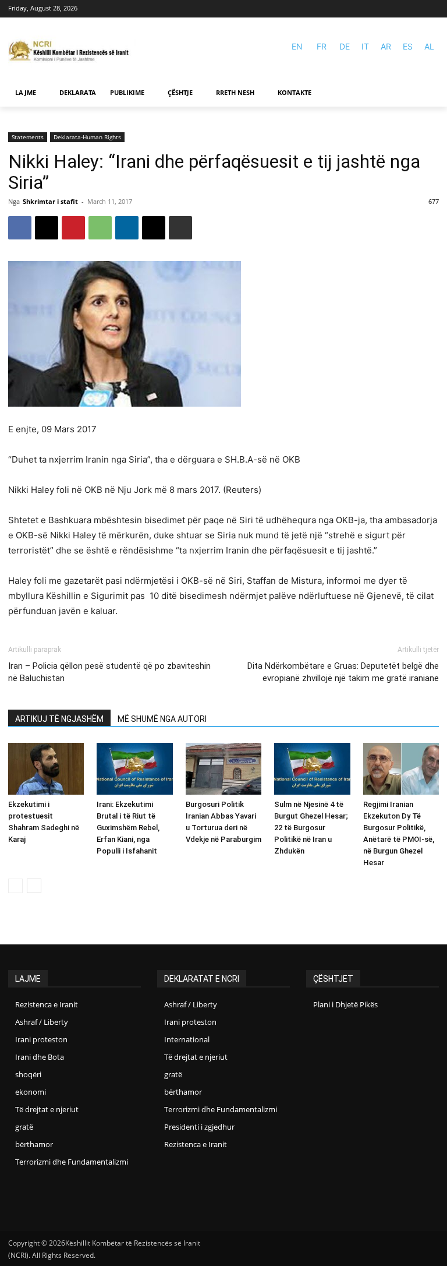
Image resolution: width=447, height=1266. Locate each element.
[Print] (180, 227)
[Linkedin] (127, 227)
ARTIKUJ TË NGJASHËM (59, 719)
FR (322, 46)
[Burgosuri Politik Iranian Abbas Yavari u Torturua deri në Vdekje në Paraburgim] (223, 769)
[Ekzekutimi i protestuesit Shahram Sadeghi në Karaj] (46, 769)
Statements (28, 137)
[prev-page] (15, 886)
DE (344, 46)
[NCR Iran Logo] (72, 52)
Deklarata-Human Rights (87, 137)
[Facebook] (414, 9)
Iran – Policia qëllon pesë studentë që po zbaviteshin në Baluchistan (109, 672)
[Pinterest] (73, 227)
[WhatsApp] (100, 227)
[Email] (153, 227)
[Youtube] (431, 9)
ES (408, 46)
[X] (46, 227)
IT (365, 46)
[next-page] (34, 886)
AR (386, 46)
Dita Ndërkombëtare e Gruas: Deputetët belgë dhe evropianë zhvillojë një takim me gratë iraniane (343, 672)
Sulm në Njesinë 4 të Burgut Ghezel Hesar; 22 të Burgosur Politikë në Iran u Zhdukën (311, 827)
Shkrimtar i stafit (50, 201)
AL (429, 46)
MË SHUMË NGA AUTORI (162, 719)
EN (297, 46)
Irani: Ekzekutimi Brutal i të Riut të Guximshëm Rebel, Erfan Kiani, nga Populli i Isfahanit (128, 827)
